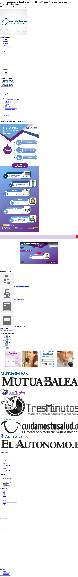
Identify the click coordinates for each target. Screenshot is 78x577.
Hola (3, 57)
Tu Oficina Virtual (6, 115)
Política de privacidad (6, 572)
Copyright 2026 (3, 569)
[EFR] (8, 548)
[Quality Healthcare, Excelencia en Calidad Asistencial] (9, 539)
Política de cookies (6, 573)
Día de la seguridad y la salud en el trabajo (12, 99)
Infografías (6, 93)
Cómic (6, 94)
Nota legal (4, 571)
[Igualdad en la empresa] (6, 544)
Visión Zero (5, 516)
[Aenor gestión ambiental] (5, 562)
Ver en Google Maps (6, 485)
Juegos (6, 96)
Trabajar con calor (8, 101)
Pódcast (6, 92)
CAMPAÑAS (5, 98)
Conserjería (6, 268)
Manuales (4, 490)
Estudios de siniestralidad (9, 110)
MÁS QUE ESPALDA (7, 112)
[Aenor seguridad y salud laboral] (5, 553)
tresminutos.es (7, 97)
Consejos (6, 95)
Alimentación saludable (9, 103)
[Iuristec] (7, 534)
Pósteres (6, 90)
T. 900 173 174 (5, 479)
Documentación (5, 41)
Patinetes (6, 100)
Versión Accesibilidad (6, 486)
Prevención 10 (5, 515)
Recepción (2, 268)
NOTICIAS (5, 114)
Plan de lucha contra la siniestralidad (11, 108)
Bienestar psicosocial (8, 102)
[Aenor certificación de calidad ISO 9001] (5, 558)
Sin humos (6, 105)
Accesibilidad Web (6, 574)
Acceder (1, 417)
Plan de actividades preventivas (10, 109)
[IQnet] (7, 567)
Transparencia (5, 49)
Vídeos (6, 91)
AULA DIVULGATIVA (7, 113)
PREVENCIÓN (5, 107)
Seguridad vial (7, 104)
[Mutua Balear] (12, 457)
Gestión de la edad (8, 106)
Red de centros (5, 45)
